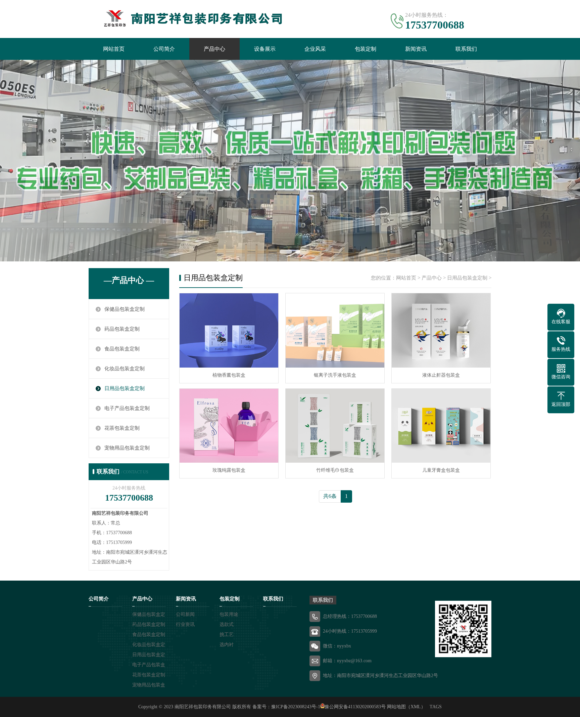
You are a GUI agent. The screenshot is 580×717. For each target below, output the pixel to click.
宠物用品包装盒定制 (127, 448)
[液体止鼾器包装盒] (441, 330)
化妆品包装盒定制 (124, 368)
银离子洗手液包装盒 (335, 375)
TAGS (436, 706)
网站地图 (396, 706)
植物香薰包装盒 (228, 375)
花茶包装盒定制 (122, 428)
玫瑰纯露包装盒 (228, 470)
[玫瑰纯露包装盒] (229, 426)
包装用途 (229, 614)
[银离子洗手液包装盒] (335, 330)
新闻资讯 (416, 49)
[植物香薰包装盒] (229, 330)
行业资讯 (185, 624)
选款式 (227, 624)
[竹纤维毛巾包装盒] (335, 426)
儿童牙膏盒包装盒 (441, 470)
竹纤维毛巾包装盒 (335, 470)
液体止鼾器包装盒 (441, 375)
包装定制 (365, 49)
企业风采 (315, 49)
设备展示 (265, 49)
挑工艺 (227, 634)
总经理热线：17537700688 (350, 616)
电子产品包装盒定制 (127, 408)
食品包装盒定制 (122, 348)
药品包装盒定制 (122, 329)
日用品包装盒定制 (124, 388)
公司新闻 (185, 614)
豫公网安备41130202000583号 (355, 706)
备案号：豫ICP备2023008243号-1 (286, 706)
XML (415, 706)
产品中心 (214, 49)
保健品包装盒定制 (124, 309)
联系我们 (466, 49)
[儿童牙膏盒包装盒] (441, 426)
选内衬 (227, 644)
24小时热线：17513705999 (350, 631)
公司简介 (164, 49)
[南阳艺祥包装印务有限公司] (189, 18)
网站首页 (114, 49)
